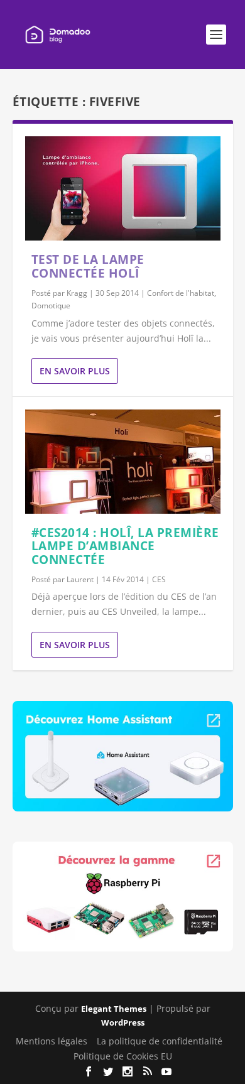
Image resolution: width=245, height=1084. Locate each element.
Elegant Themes (113, 1008)
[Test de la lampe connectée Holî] (122, 188)
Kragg (77, 293)
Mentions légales (51, 1041)
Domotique (50, 305)
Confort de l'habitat (180, 293)
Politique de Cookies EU (123, 1056)
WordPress (122, 1022)
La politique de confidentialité (159, 1041)
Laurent (80, 579)
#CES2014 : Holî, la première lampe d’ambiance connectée (125, 546)
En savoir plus (75, 371)
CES (159, 579)
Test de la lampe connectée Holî (87, 266)
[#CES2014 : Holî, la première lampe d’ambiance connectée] (122, 461)
